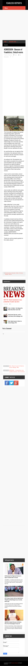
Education (13, 273)
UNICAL (10, 274)
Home (5, 42)
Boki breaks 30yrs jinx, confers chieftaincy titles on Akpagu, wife (15, 315)
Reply (15, 54)
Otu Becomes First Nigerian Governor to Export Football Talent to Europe (13, 576)
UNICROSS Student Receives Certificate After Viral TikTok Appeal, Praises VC (13, 622)
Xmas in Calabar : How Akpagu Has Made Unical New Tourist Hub (15, 308)
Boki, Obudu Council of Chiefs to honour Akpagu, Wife (15, 321)
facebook (7, 383)
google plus (16, 383)
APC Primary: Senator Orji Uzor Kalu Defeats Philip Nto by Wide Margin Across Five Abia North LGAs (14, 599)
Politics (17, 273)
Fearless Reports (14, 3)
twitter (11, 383)
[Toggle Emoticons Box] (3, 334)
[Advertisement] (14, 26)
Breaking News (12, 42)
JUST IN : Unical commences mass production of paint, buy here (13, 301)
